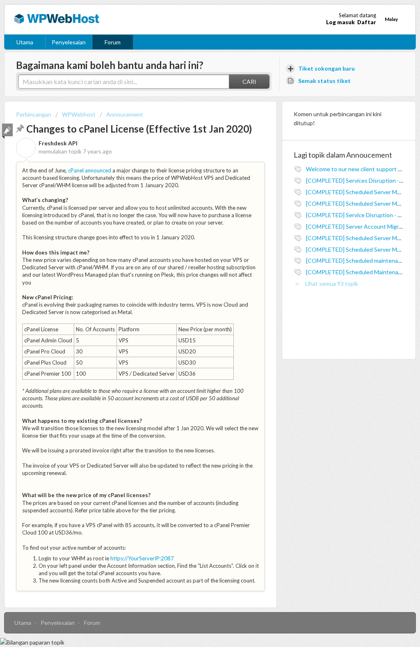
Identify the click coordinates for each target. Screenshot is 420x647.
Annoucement (124, 114)
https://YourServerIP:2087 (142, 558)
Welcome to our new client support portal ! (361, 168)
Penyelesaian (69, 42)
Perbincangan (33, 114)
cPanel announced (89, 170)
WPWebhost (79, 114)
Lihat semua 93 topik (331, 283)
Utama (24, 42)
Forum (113, 42)
